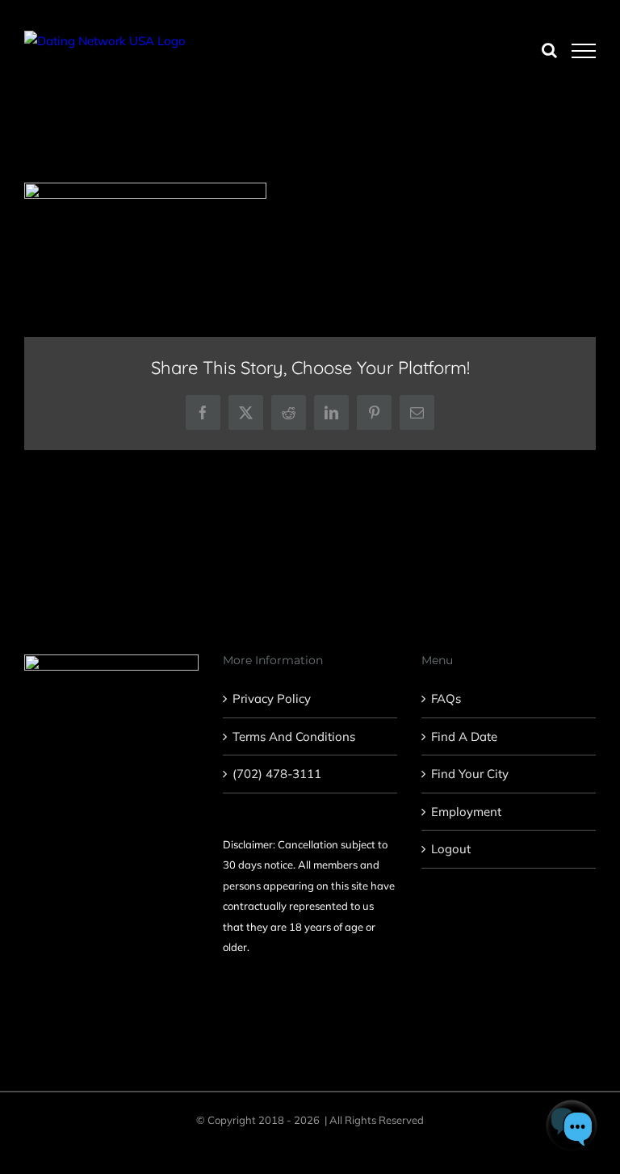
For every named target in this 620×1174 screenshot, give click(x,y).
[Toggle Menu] (584, 51)
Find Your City (470, 773)
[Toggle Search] (549, 50)
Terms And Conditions (293, 736)
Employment (466, 811)
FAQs (446, 698)
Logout (451, 848)
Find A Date (464, 736)
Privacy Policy (271, 698)
